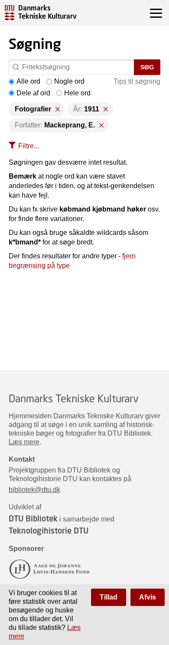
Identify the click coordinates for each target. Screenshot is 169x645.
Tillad (108, 597)
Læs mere (24, 442)
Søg (147, 67)
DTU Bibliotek (33, 518)
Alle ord (28, 81)
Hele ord (77, 93)
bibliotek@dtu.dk (34, 489)
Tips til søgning (137, 81)
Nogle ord (69, 81)
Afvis (147, 597)
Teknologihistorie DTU (48, 530)
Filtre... (28, 146)
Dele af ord (33, 93)
